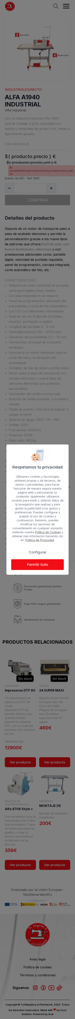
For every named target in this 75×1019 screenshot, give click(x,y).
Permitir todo (37, 564)
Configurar (37, 552)
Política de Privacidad (39, 540)
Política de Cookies (48, 532)
